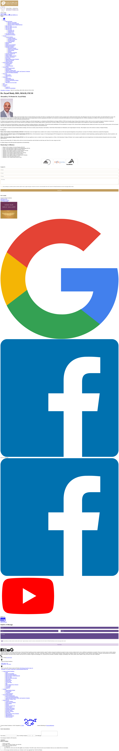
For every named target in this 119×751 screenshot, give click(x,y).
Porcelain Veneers (11, 40)
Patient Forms (8, 78)
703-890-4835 (13, 669)
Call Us (3, 14)
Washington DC (11, 31)
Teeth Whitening (11, 41)
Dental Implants (8, 42)
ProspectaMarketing (50, 725)
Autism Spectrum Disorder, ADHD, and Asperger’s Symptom (17, 698)
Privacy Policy (8, 685)
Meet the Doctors (8, 21)
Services (4, 35)
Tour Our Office (8, 28)
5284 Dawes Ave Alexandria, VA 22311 (4, 200)
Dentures (7, 43)
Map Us (7, 14)
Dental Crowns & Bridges (10, 44)
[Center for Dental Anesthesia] (9, 11)
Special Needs (6, 66)
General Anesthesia (9, 65)
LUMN (22, 725)
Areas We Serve (8, 29)
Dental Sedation (8, 63)
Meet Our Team (8, 25)
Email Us (12, 14)
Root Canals (7, 58)
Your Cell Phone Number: (22, 735)
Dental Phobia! (8, 69)
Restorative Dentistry (9, 46)
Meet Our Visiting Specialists (11, 26)
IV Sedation (7, 64)
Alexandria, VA (11, 30)
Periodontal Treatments (9, 45)
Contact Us (7, 87)
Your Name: (3, 735)
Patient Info (5, 77)
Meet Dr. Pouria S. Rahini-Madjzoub (15, 24)
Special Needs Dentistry (10, 68)
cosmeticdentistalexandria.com (22, 669)
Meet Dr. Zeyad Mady (12, 22)
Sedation (4, 689)
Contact (4, 85)
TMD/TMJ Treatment (9, 60)
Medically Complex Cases (10, 70)
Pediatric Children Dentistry (10, 55)
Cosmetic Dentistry (9, 36)
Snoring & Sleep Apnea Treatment (12, 59)
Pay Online (7, 81)
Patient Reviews (8, 75)
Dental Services (6, 700)
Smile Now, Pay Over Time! (11, 82)
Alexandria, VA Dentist (5, 90)
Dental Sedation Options (8, 62)
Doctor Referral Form (9, 79)
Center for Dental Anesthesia (8, 671)
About (4, 20)
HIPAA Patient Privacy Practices (11, 684)
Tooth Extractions (8, 61)
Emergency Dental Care (10, 53)
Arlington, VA (11, 32)
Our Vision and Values (9, 33)
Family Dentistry (8, 54)
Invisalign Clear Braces (12, 39)
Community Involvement (10, 34)
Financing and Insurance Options (11, 80)
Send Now (59, 190)
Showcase (5, 73)
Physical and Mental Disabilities (11, 72)
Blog (4, 83)
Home (6, 672)
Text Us (16, 14)
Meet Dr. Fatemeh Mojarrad (13, 23)
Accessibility (7, 686)
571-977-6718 (3, 13)
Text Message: (38, 735)
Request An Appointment (10, 88)
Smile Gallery (8, 74)
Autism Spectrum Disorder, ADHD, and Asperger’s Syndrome (17, 71)
